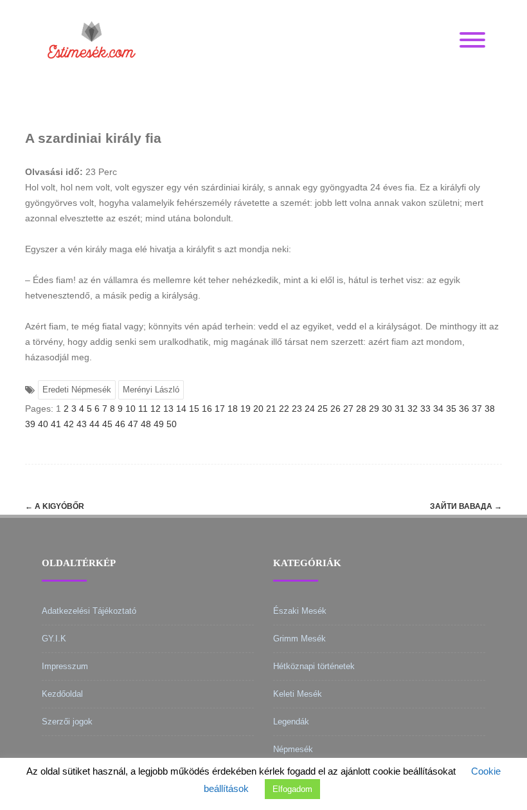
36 (464, 408)
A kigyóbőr (54, 506)
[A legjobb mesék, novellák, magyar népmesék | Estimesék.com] (91, 76)
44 (94, 424)
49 (159, 424)
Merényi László (151, 389)
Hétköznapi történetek (314, 666)
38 (490, 408)
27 (348, 408)
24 (310, 408)
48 (146, 424)
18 (233, 408)
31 (400, 408)
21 (271, 408)
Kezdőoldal (62, 694)
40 (43, 424)
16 (207, 408)
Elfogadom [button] (292, 789)
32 (412, 408)
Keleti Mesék (297, 694)
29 (374, 408)
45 (107, 424)
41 (56, 424)
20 (258, 408)
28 (361, 408)
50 (171, 424)
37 (477, 408)
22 (284, 408)
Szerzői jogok (67, 721)
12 (155, 408)
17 (220, 408)
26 (335, 408)
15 (194, 408)
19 (245, 408)
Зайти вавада (466, 506)
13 (168, 408)
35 (451, 408)
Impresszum (65, 666)
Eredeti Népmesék (76, 389)
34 (438, 408)
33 (425, 408)
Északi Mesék (299, 611)
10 (130, 408)
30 (387, 408)
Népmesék (293, 749)
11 (143, 408)
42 (69, 424)
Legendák (291, 721)
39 (30, 424)
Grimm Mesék (299, 638)
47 (133, 424)
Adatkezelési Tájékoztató (89, 611)
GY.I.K (54, 638)
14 (181, 408)
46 (120, 424)
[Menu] (472, 40)
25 (322, 408)
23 (297, 408)
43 (81, 424)
